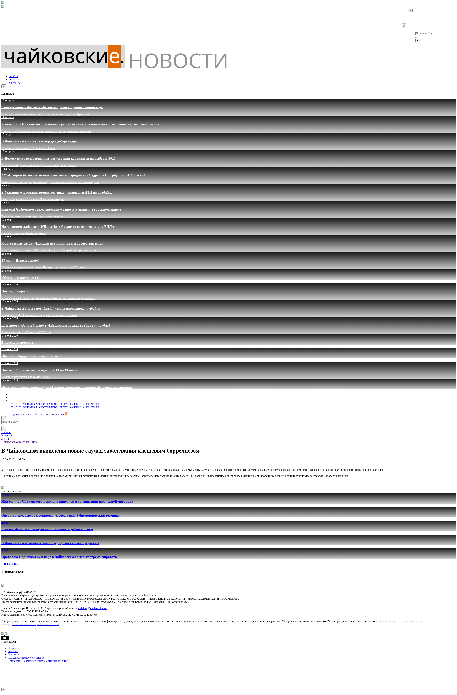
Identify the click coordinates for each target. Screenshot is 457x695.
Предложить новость (21, 414)
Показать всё (9, 563)
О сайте (420, 20)
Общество (42, 403)
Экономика (29, 403)
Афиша (94, 403)
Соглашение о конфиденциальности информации (38, 660)
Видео (85, 403)
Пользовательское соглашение (26, 657)
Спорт (53, 403)
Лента (17, 403)
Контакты (421, 26)
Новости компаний (69, 403)
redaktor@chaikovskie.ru (92, 608)
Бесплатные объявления (50, 414)
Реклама (420, 23)
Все (11, 403)
